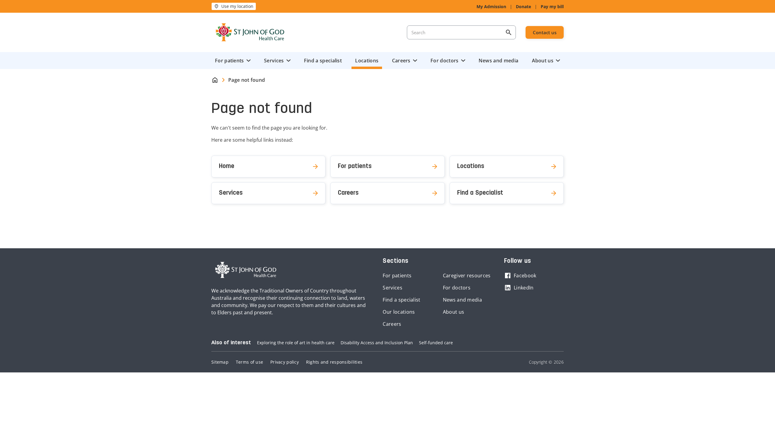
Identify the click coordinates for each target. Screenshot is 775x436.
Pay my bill (552, 6)
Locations (366, 60)
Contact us (544, 32)
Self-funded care (436, 342)
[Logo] (250, 32)
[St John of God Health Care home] (245, 270)
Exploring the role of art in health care (296, 342)
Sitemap (220, 362)
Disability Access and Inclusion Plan (377, 342)
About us (542, 60)
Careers (401, 60)
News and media (498, 60)
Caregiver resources (467, 275)
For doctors (444, 60)
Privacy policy (284, 362)
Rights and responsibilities (334, 362)
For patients (229, 60)
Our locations (399, 312)
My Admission (491, 6)
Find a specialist (323, 60)
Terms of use (249, 362)
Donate (523, 6)
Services (274, 60)
